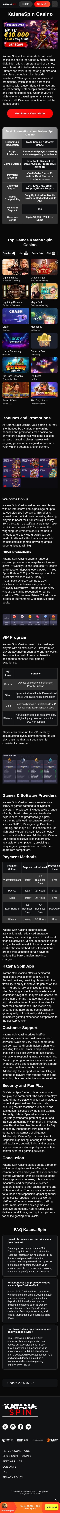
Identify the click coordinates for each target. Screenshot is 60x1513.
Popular (7, 253)
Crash (35, 253)
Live (21, 253)
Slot (49, 253)
